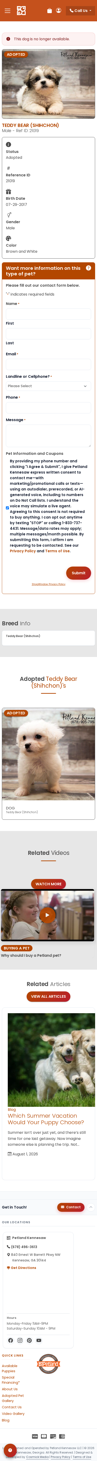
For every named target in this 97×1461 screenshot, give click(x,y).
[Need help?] (10, 1450)
